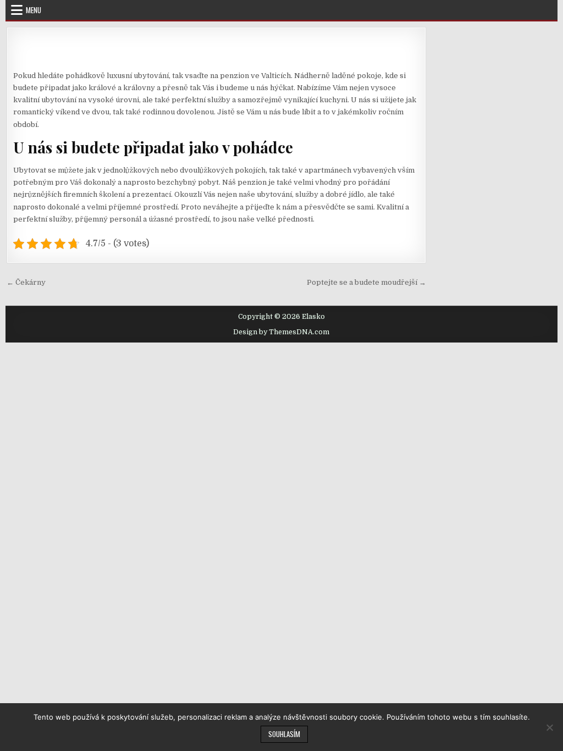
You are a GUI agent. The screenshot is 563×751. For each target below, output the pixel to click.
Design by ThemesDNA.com (281, 332)
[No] (549, 727)
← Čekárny (26, 282)
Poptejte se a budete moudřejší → (366, 282)
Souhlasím (284, 733)
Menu (33, 9)
